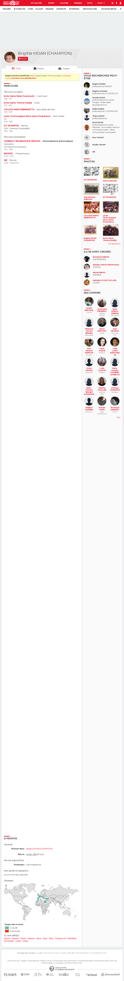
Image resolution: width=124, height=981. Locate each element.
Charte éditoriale (33, 961)
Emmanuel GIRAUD (101, 257)
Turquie (25, 941)
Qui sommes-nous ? (13, 961)
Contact (49, 961)
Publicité (43, 961)
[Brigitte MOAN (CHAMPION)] (10, 57)
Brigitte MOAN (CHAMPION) (90, 239)
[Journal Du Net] (37, 974)
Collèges (39, 9)
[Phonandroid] (110, 974)
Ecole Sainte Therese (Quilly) (18, 103)
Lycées (30, 9)
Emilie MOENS (98, 109)
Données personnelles (86, 961)
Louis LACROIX (102, 369)
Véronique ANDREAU (114, 409)
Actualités (36, 3)
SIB (5, 160)
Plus (100, 3)
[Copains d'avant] (64, 974)
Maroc (51, 938)
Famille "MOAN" (99, 145)
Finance (78, 3)
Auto (89, 3)
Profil (18, 68)
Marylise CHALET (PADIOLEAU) (106, 265)
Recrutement (72, 961)
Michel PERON (99, 273)
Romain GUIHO (102, 409)
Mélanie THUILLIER (102, 389)
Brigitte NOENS (98, 84)
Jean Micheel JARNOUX (89, 198)
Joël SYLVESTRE (110, 181)
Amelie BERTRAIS (89, 309)
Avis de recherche (108, 9)
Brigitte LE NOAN (99, 91)
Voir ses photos (114, 244)
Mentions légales (47, 963)
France (38, 938)
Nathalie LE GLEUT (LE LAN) (104, 280)
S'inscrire (7, 9)
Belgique (15, 938)
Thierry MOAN (98, 116)
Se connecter (19, 9)
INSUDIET (8, 153)
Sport (51, 3)
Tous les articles (58, 961)
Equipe (24, 961)
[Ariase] (91, 974)
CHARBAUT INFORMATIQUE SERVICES (22, 141)
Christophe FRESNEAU (102, 310)
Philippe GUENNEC (89, 409)
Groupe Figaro (59, 963)
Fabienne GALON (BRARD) (89, 331)
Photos (40, 68)
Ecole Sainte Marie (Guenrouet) (19, 96)
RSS (65, 961)
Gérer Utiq (113, 961)
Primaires (50, 9)
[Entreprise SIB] (87, 152)
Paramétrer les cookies (101, 961)
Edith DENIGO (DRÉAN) (114, 311)
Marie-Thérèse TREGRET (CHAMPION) (89, 392)
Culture (64, 3)
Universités (61, 9)
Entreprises (74, 9)
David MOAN (97, 122)
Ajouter (24, 59)
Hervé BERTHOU (102, 330)
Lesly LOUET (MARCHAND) (115, 351)
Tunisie (18, 941)
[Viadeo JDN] (77, 974)
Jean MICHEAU (115, 330)
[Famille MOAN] (87, 145)
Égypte (23, 938)
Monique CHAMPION (115, 389)
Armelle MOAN (98, 98)
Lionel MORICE (89, 369)
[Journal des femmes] (10, 974)
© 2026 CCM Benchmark (73, 963)
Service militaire (90, 9)
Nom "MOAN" (98, 138)
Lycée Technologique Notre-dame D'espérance (27, 116)
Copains (66, 68)
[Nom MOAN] (87, 138)
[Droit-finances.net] (50, 974)
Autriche (7, 938)
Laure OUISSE (102, 349)
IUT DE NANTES (11, 126)
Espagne (31, 938)
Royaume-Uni (60, 938)
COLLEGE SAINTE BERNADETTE (19, 109)
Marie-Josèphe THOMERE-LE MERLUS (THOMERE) (115, 372)
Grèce (45, 938)
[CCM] (25, 974)
